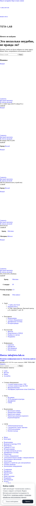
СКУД (10, 402)
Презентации (12, 350)
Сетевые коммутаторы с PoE (17, 384)
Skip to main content (17, 1)
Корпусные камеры (14, 414)
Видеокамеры (12, 318)
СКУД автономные (14, 429)
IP (13, 284)
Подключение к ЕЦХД (15, 333)
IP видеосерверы (13, 323)
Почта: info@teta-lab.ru (12, 355)
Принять (27, 501)
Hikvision (11, 231)
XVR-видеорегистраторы (16, 399)
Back (9, 483)
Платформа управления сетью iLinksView (21, 389)
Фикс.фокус (16, 295)
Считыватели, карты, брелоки (17, 427)
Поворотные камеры (14, 412)
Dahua (6, 374)
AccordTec (7, 376)
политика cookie (17, 495)
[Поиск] (18, 32)
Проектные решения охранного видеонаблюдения (18, 416)
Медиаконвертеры (14, 387)
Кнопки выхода (13, 431)
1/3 (13, 289)
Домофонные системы (15, 321)
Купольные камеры (14, 411)
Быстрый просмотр (6, 100)
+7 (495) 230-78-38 (4, 7)
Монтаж (10, 331)
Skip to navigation (5, 1)
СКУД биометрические (15, 426)
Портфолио (11, 346)
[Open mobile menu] (18, 21)
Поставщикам (12, 348)
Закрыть (2, 364)
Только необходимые (12, 501)
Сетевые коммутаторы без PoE (18, 386)
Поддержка (11, 336)
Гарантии (11, 345)
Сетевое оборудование (15, 320)
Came (5, 371)
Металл (10, 236)
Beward (7, 146)
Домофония (11, 401)
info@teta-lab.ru (4, 16)
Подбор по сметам (14, 335)
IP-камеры (11, 397)
